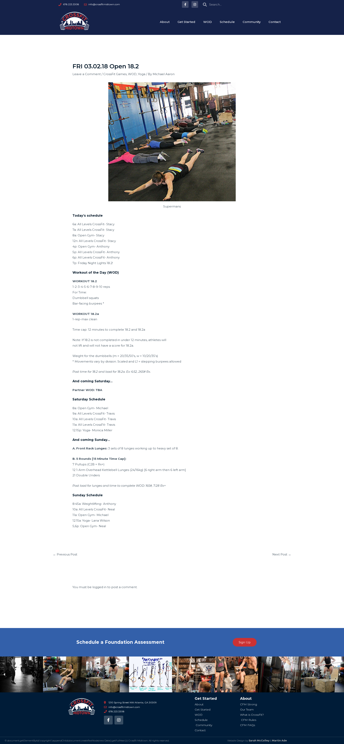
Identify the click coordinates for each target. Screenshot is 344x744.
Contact (275, 22)
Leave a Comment (86, 74)
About (165, 22)
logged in (99, 587)
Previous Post (65, 554)
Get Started (186, 22)
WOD (207, 22)
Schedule (227, 22)
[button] (4, 674)
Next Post (281, 554)
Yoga (141, 74)
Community (252, 22)
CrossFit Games (115, 74)
